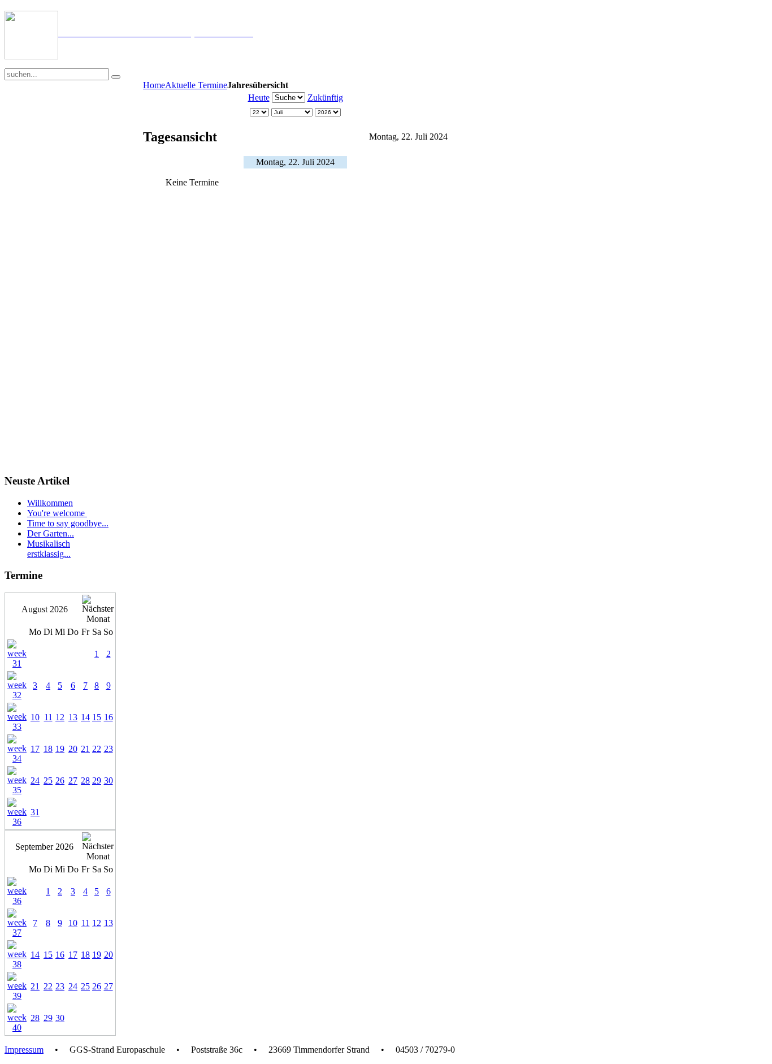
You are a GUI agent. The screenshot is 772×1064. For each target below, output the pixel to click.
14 (85, 717)
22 (96, 749)
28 (85, 780)
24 (35, 780)
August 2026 (44, 609)
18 (48, 749)
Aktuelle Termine (196, 85)
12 (59, 717)
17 (35, 749)
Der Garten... (50, 533)
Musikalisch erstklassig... (49, 549)
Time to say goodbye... (68, 523)
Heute (259, 97)
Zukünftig (325, 97)
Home (154, 85)
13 (72, 717)
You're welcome (57, 513)
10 (35, 717)
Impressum (24, 1049)
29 (96, 780)
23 (108, 749)
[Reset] (115, 77)
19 (59, 749)
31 (35, 812)
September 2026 (44, 846)
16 (108, 717)
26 (59, 780)
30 (108, 780)
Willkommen (50, 503)
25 (48, 780)
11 (48, 717)
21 (85, 749)
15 (96, 717)
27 (72, 780)
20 (72, 749)
